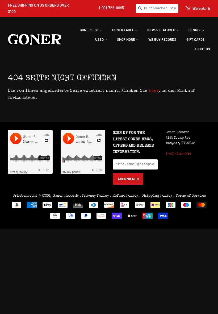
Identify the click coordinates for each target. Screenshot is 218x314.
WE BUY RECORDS (162, 39)
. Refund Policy (124, 196)
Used (99, 39)
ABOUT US (202, 49)
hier (153, 91)
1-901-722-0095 (111, 8)
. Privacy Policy (94, 196)
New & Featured (161, 30)
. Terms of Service (189, 196)
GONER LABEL (123, 30)
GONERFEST (90, 30)
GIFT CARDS (195, 39)
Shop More (126, 39)
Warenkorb (201, 8)
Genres (195, 30)
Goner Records (66, 196)
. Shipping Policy (155, 196)
